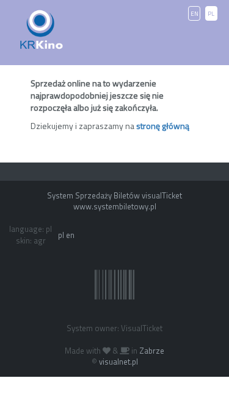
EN (194, 13)
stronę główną (162, 125)
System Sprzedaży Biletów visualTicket (114, 195)
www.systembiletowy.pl (114, 206)
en (70, 235)
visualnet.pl (118, 361)
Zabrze (151, 351)
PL (211, 13)
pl (61, 235)
